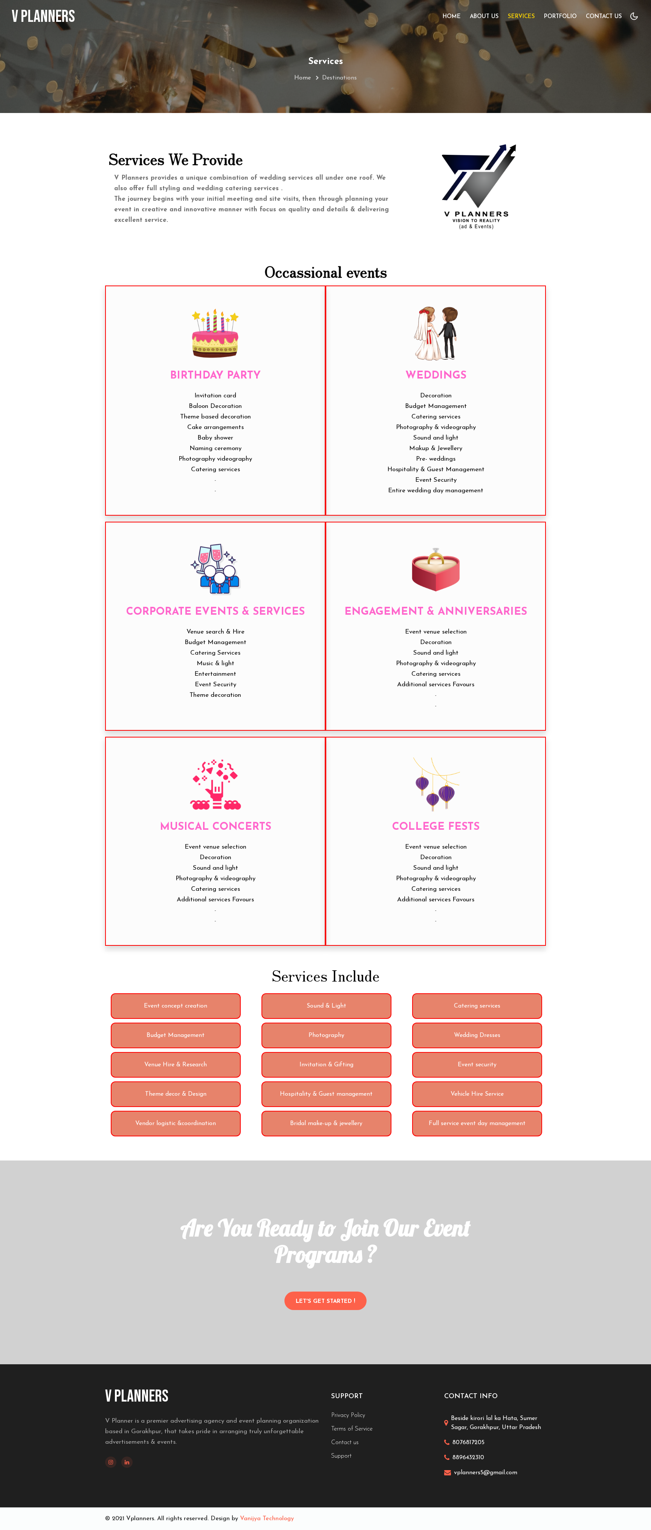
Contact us (345, 1443)
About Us (484, 17)
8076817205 (468, 1443)
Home (452, 17)
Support (341, 1456)
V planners (43, 17)
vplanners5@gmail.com (485, 1473)
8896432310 (468, 1458)
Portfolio (560, 17)
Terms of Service (352, 1429)
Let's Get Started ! (325, 1301)
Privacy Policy (348, 1415)
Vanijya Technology (267, 1519)
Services (521, 17)
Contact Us (604, 17)
